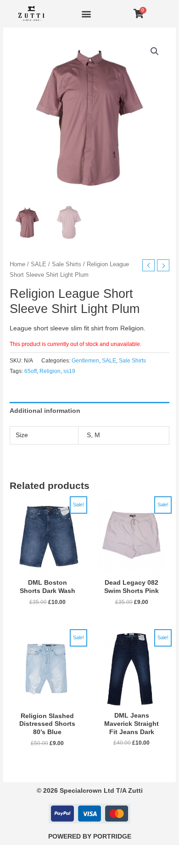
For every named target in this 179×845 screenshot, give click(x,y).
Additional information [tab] (45, 410)
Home (17, 264)
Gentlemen (85, 360)
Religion (50, 371)
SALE (38, 264)
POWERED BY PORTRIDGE (89, 836)
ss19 (69, 371)
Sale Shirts (66, 264)
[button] (86, 14)
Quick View (47, 567)
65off (30, 371)
